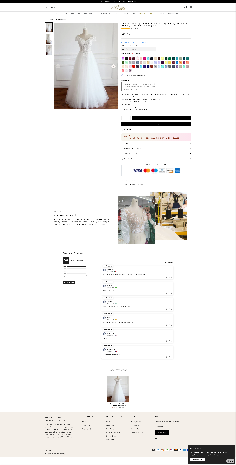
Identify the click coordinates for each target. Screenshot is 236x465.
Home (51, 19)
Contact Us (86, 425)
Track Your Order (88, 429)
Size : (129, 45)
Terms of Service (137, 432)
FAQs (108, 422)
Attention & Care (112, 440)
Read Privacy (214, 455)
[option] (86, 66)
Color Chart (110, 425)
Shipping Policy (136, 429)
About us (85, 422)
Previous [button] (58, 66)
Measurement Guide (113, 432)
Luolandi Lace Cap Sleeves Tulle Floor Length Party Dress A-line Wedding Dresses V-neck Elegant (118, 404)
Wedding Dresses (61, 19)
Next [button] (113, 66)
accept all (197, 459)
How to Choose (111, 436)
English (53, 7)
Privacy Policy (136, 422)
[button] (47, 7)
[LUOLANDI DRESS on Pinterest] (156, 438)
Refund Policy (135, 425)
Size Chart (110, 429)
